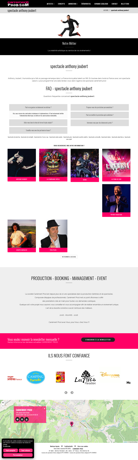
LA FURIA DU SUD (116, 179)
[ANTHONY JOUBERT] (69, 25)
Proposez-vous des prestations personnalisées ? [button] (99, 107)
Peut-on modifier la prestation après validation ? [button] (99, 115)
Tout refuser (25, 450)
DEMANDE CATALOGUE (101, 4)
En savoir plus (6, 446)
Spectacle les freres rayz (41, 137)
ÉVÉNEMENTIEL (86, 4)
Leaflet (125, 442)
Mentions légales (55, 446)
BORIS (85, 180)
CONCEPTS (61, 4)
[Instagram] (22, 419)
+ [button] (3, 402)
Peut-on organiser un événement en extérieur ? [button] (38, 107)
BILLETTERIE (125, 4)
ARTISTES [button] (50, 4)
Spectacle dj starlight (27, 137)
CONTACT (115, 4)
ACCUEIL (106, 10)
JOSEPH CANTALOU (21, 250)
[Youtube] (26, 419)
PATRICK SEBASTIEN (116, 214)
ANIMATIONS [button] (72, 4)
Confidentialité (68, 446)
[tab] (38, 107)
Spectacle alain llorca (118, 137)
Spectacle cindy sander (55, 137)
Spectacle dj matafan (14, 137)
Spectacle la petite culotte (80, 137)
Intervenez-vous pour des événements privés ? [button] (100, 122)
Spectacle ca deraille (94, 137)
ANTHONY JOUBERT (21, 179)
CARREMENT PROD (78, 449)
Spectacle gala (67, 137)
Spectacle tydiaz (106, 137)
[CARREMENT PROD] (18, 3)
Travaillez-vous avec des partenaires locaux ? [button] (38, 130)
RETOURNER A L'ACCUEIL (69, 257)
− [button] (3, 406)
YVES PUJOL (53, 250)
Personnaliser (18, 455)
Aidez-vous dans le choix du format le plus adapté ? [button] (38, 122)
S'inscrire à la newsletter (98, 340)
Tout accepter (10, 450)
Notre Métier (69, 43)
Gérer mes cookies (83, 446)
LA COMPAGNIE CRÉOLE (53, 179)
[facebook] (17, 419)
